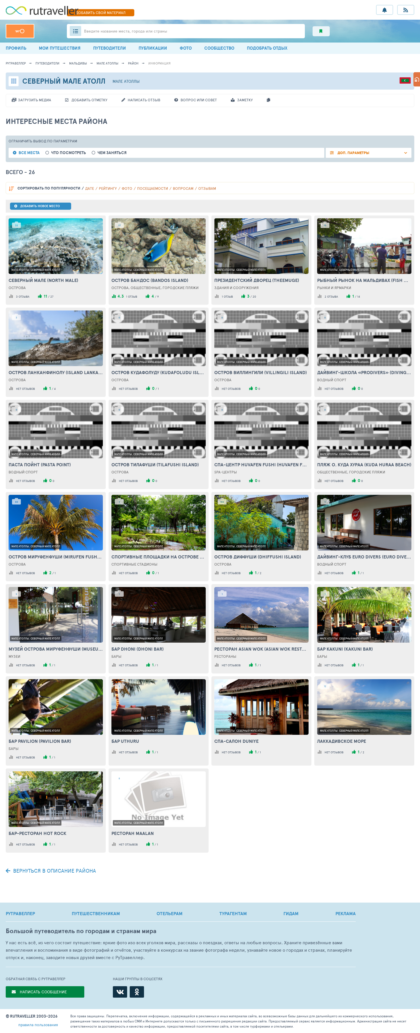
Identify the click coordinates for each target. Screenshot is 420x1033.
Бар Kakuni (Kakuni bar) (345, 648)
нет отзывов (25, 389)
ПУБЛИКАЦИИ (153, 48)
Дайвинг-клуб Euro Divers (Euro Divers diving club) (364, 556)
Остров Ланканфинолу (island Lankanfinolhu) (56, 372)
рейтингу (108, 188)
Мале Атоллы (107, 63)
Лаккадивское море (341, 741)
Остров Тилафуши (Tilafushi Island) (155, 464)
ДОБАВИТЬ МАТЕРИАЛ (100, 12)
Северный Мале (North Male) (43, 280)
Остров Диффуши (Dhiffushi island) (257, 556)
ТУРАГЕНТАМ (233, 913)
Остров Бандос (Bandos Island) (149, 280)
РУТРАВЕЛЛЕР (20, 913)
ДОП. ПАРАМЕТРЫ (353, 153)
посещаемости (152, 188)
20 (254, 296)
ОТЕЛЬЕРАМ (170, 913)
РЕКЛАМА (345, 913)
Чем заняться (112, 152)
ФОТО (186, 48)
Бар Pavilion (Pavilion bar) (40, 741)
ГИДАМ (291, 913)
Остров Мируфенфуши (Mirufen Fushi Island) (56, 556)
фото (127, 188)
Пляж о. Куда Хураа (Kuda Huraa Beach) (364, 464)
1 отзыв (131, 296)
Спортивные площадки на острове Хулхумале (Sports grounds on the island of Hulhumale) (158, 556)
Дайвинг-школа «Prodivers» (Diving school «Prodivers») (364, 372)
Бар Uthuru (125, 741)
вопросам (183, 188)
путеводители (47, 63)
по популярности (48, 188)
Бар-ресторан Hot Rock (37, 833)
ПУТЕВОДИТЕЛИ (109, 48)
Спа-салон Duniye (236, 741)
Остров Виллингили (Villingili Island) (260, 372)
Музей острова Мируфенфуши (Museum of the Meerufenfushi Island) (56, 648)
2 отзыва (331, 296)
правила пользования (38, 1024)
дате (89, 188)
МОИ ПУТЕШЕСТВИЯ (60, 48)
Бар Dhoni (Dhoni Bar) (137, 648)
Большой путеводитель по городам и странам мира (81, 931)
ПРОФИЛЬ (16, 48)
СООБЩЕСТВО (219, 48)
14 (358, 296)
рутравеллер (16, 63)
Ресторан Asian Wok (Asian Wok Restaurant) (261, 648)
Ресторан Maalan (132, 833)
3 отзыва (22, 296)
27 (51, 296)
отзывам (207, 188)
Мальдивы (78, 63)
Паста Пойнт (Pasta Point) (40, 464)
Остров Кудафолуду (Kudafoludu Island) (158, 372)
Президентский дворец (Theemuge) (256, 280)
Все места (29, 152)
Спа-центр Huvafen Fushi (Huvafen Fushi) (261, 464)
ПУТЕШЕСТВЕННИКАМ (96, 913)
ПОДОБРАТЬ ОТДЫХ (267, 48)
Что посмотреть (68, 152)
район (133, 63)
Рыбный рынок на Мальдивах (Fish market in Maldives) (364, 280)
